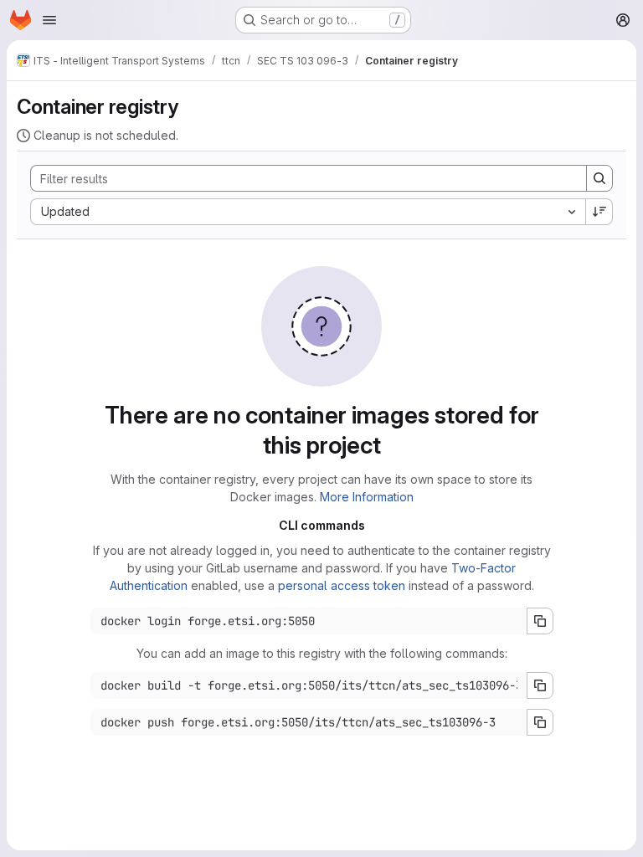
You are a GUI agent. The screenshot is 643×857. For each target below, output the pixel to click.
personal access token (341, 585)
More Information (367, 497)
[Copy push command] (540, 722)
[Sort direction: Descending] (599, 211)
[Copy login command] (540, 621)
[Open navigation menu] (49, 20)
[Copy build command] (540, 685)
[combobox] (307, 211)
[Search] (599, 178)
